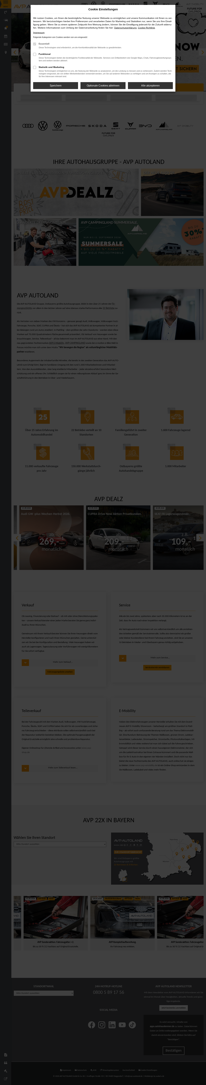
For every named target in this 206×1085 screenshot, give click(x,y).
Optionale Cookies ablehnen (103, 85)
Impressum (39, 32)
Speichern (55, 85)
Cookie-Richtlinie (146, 27)
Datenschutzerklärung (125, 27)
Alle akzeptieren (150, 85)
